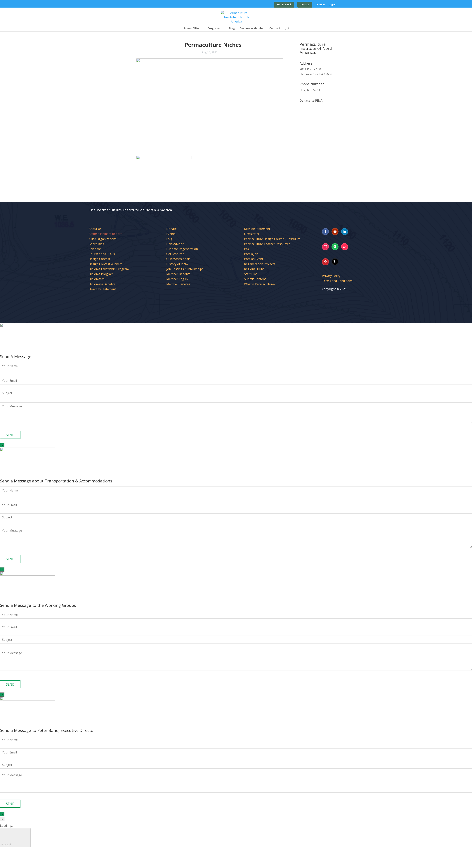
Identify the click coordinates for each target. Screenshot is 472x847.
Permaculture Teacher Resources (267, 244)
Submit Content (255, 279)
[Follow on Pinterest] (325, 261)
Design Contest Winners (105, 264)
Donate (305, 4)
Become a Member (252, 28)
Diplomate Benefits (102, 284)
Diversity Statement (102, 289)
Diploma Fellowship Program (109, 269)
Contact (274, 28)
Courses (320, 5)
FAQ (169, 239)
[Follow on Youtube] (335, 231)
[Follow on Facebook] (325, 231)
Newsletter (251, 234)
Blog (232, 28)
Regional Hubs (254, 269)
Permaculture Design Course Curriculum (272, 239)
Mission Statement (257, 229)
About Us (95, 229)
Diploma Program (101, 274)
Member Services (178, 284)
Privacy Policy (331, 276)
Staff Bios (250, 274)
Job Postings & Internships (184, 269)
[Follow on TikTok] (344, 246)
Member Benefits (178, 274)
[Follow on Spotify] (335, 246)
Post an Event (253, 259)
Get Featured (175, 254)
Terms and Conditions (337, 281)
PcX (246, 249)
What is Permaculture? (259, 284)
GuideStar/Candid (178, 259)
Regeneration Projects (259, 264)
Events (171, 234)
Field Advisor (175, 244)
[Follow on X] (335, 261)
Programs (214, 28)
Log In (332, 5)
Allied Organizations (103, 239)
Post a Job (251, 254)
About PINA (191, 28)
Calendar (95, 249)
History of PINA (177, 264)
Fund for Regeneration (182, 249)
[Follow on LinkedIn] (344, 231)
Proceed (15, 837)
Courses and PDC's (102, 254)
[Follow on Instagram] (325, 246)
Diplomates (97, 279)
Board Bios (96, 244)
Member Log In (177, 279)
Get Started (284, 4)
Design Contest (99, 259)
